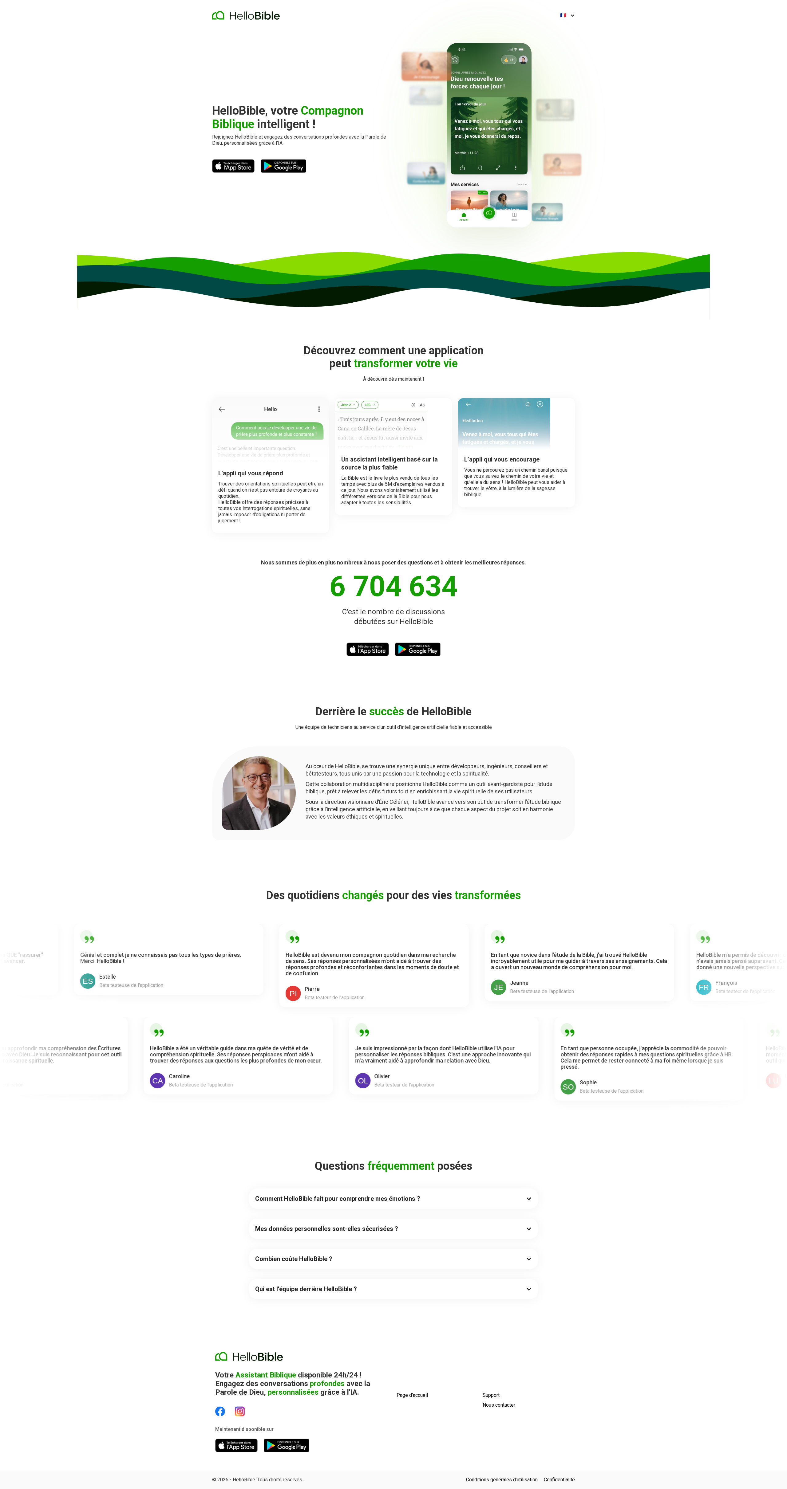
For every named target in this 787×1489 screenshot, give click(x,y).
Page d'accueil (412, 1395)
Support (491, 1395)
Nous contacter (499, 1405)
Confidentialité (559, 1480)
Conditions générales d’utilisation (502, 1480)
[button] (567, 15)
